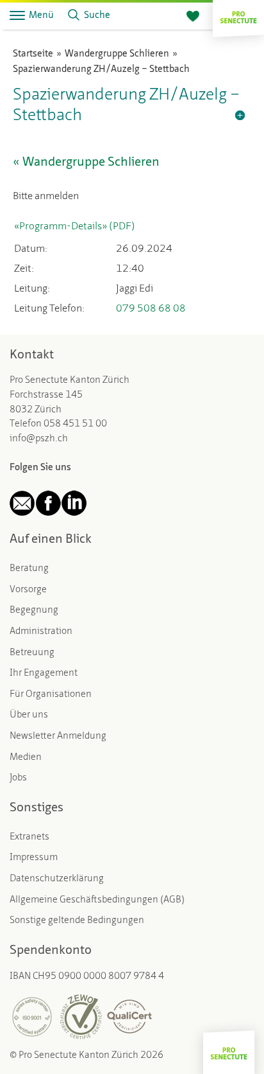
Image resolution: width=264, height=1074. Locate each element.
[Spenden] (192, 16)
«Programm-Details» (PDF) (74, 227)
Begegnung (34, 610)
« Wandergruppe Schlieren (86, 162)
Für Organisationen (51, 695)
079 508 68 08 (151, 309)
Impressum (34, 858)
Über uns (29, 715)
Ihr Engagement (44, 673)
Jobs (18, 778)
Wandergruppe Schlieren (117, 54)
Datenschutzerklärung (57, 879)
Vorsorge (28, 590)
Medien (26, 757)
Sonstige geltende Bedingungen (77, 921)
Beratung (29, 569)
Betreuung (32, 653)
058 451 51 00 (75, 424)
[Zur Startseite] (238, 15)
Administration (41, 632)
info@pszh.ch (39, 439)
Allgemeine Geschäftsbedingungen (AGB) (97, 900)
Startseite (33, 54)
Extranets (29, 837)
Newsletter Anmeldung (58, 736)
